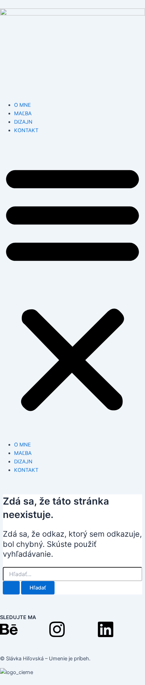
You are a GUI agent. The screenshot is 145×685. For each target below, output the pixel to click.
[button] (72, 287)
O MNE (22, 105)
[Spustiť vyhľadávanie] (11, 588)
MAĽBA (23, 113)
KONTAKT (26, 130)
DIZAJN (23, 122)
